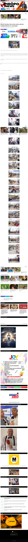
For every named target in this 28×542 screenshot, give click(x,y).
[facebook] (11, 534)
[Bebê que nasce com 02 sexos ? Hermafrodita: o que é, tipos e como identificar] (2, 510)
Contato (15, 540)
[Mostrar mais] (13, 296)
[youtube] (14, 534)
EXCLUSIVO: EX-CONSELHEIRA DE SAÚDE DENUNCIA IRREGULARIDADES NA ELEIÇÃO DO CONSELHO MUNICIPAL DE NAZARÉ (15, 498)
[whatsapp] (17, 534)
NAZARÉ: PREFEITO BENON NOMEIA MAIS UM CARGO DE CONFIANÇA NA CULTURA (13, 310)
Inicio (12, 540)
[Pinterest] (11, 296)
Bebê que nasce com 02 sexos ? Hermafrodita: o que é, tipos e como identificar (13, 509)
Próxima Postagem (25, 323)
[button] (1, 11)
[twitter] (12, 534)
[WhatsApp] (9, 296)
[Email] (12, 296)
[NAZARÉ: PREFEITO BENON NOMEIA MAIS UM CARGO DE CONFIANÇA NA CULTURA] (14, 306)
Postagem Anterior (3, 323)
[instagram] (15, 534)
